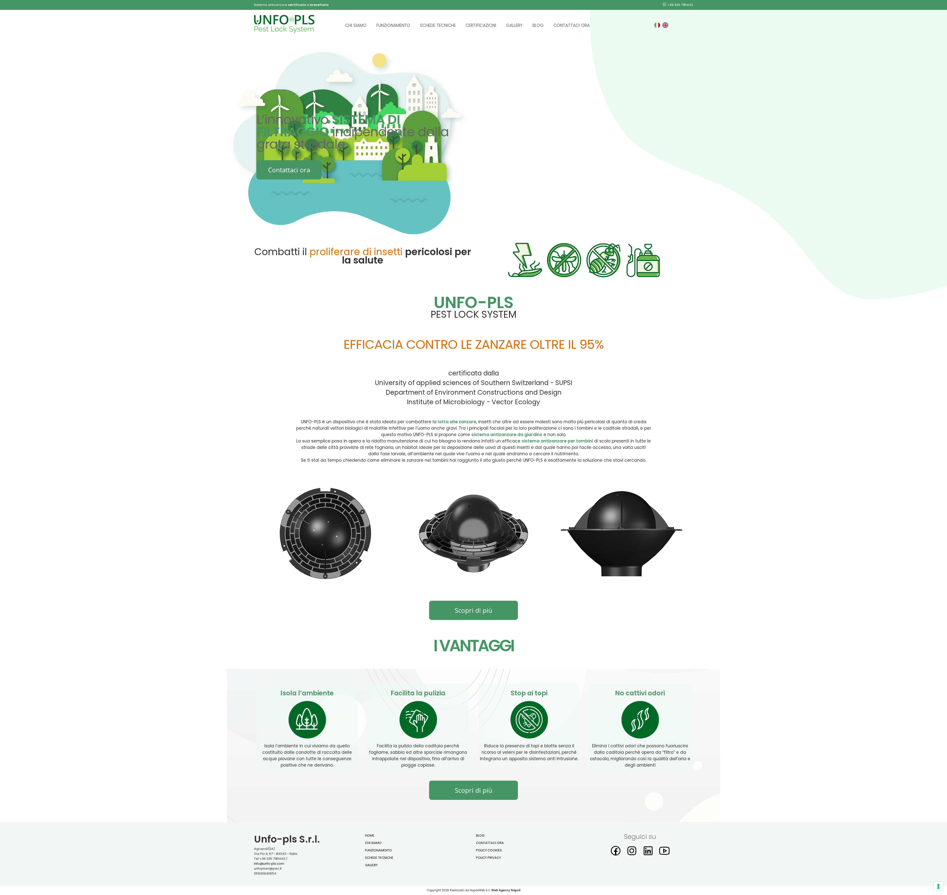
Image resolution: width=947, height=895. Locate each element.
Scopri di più (473, 610)
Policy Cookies (489, 850)
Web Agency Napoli (505, 890)
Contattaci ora (571, 25)
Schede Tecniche (438, 25)
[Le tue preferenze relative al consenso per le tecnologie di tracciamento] (938, 886)
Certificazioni (481, 25)
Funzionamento (393, 25)
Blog (538, 25)
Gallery (514, 25)
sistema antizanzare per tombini (557, 441)
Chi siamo (355, 25)
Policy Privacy (488, 857)
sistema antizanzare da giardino (506, 435)
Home (369, 835)
